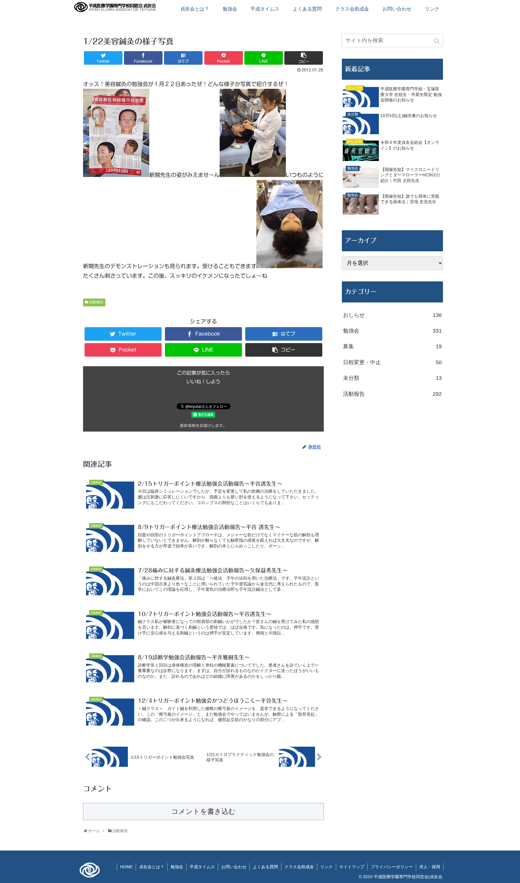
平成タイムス (202, 866)
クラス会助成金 (299, 866)
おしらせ (392, 315)
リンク (326, 866)
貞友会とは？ (151, 866)
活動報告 (96, 302)
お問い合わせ (233, 866)
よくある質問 (265, 866)
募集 (392, 346)
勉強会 (392, 331)
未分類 (392, 378)
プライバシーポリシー (392, 866)
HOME (126, 866)
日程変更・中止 (392, 362)
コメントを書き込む (203, 811)
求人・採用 (429, 866)
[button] (437, 41)
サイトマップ (351, 866)
